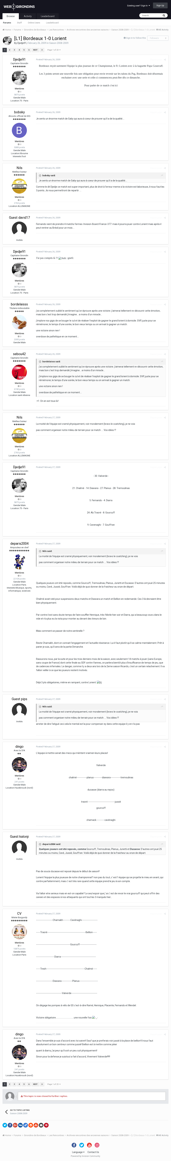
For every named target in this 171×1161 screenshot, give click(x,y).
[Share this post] (165, 59)
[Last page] (42, 50)
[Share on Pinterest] (46, 1125)
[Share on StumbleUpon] (36, 1125)
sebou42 (19, 354)
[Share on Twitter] (5, 1125)
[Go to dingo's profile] (19, 764)
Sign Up (160, 5)
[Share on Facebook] (10, 1125)
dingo (19, 746)
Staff (19, 22)
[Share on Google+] (15, 1125)
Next (35, 50)
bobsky (19, 112)
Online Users (34, 22)
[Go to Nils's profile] (19, 186)
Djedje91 (22, 43)
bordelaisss (19, 304)
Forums (7, 22)
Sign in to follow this (136, 38)
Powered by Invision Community (85, 1156)
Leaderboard (52, 22)
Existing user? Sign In (138, 5)
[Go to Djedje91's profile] (7, 40)
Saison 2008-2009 (58, 43)
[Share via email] (41, 1125)
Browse (11, 16)
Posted (48, 59)
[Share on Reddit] (30, 1125)
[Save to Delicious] (25, 1125)
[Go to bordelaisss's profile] (19, 322)
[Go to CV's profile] (19, 931)
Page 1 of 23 (53, 50)
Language (77, 1152)
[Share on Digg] (20, 1125)
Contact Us (93, 1152)
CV (19, 913)
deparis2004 (19, 544)
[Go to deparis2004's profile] (19, 561)
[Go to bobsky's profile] (19, 130)
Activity (28, 16)
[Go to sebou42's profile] (19, 372)
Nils (19, 168)
